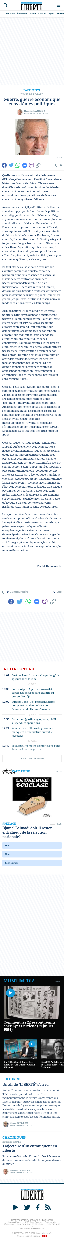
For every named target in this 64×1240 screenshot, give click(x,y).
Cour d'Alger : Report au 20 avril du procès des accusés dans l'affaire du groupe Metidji (33, 692)
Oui (7, 845)
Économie (22, 13)
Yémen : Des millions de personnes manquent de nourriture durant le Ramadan (32, 731)
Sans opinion (11, 862)
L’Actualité (9, 13)
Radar (33, 13)
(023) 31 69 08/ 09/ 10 (31, 1224)
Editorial (11, 1079)
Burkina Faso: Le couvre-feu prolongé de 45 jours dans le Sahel (36, 677)
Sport (51, 13)
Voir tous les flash (32, 758)
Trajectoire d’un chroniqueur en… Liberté (31, 1148)
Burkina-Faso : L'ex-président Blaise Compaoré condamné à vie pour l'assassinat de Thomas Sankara (33, 705)
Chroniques (14, 1137)
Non (7, 854)
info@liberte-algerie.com (34, 1228)
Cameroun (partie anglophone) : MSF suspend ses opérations (34, 721)
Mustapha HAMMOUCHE (34, 111)
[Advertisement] (32, 51)
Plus (59, 771)
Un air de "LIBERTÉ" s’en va (25, 1084)
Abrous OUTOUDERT (19, 1123)
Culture (42, 13)
